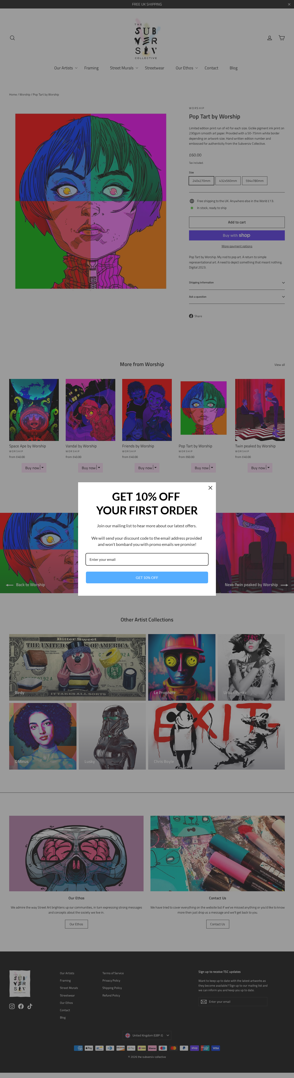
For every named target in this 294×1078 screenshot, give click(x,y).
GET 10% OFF (147, 577)
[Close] (210, 487)
